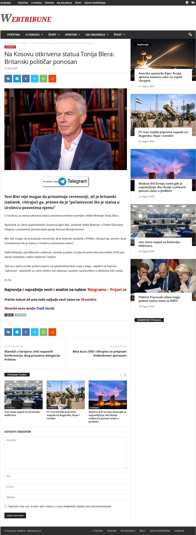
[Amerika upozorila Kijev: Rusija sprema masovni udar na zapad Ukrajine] (163, 60)
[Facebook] (26, 78)
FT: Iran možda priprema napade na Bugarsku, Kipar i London (63, 415)
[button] (190, 34)
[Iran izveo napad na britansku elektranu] (23, 394)
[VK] (8, 78)
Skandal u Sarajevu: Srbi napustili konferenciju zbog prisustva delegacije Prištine (32, 355)
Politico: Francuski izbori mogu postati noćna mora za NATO (159, 299)
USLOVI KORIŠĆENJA (94, 2)
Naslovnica (9, 43)
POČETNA (23, 2)
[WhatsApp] (43, 78)
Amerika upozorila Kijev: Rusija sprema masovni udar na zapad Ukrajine (160, 76)
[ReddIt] (52, 78)
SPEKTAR (49, 2)
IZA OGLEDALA (64, 2)
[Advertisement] (126, 18)
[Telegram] (187, 3)
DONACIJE (179, 530)
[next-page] (125, 375)
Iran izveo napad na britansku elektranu (22, 413)
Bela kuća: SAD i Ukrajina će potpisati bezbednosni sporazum (100, 353)
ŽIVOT (78, 2)
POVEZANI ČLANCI (17, 374)
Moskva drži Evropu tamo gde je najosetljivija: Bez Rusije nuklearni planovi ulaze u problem (107, 416)
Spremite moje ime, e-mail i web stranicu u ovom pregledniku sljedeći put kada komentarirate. (60, 506)
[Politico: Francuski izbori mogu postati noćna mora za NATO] (163, 280)
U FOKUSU (36, 2)
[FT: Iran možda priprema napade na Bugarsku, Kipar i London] (66, 394)
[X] (34, 78)
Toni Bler (20, 315)
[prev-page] (120, 375)
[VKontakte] (193, 3)
